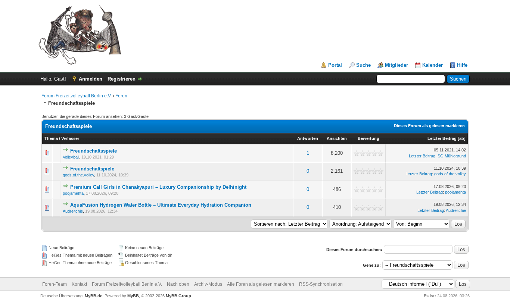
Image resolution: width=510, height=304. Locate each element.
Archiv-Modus (208, 284)
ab (461, 138)
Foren (121, 95)
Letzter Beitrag (442, 138)
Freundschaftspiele (92, 169)
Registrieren (122, 79)
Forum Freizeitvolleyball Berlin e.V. (76, 95)
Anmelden (90, 79)
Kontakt (79, 284)
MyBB (133, 296)
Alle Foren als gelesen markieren (260, 284)
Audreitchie (73, 211)
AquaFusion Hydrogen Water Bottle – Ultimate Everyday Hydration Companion (160, 205)
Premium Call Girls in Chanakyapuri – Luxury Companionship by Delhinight (158, 187)
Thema (51, 138)
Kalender (432, 65)
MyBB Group (178, 296)
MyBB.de (93, 296)
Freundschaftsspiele (93, 151)
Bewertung (368, 138)
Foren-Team (54, 284)
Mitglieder (396, 65)
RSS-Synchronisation (321, 284)
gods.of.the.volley (78, 175)
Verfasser (70, 138)
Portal (335, 65)
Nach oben (178, 284)
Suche (363, 65)
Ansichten (337, 138)
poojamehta (73, 193)
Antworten (307, 138)
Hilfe (462, 65)
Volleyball (71, 157)
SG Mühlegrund (452, 156)
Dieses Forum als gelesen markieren (429, 125)
